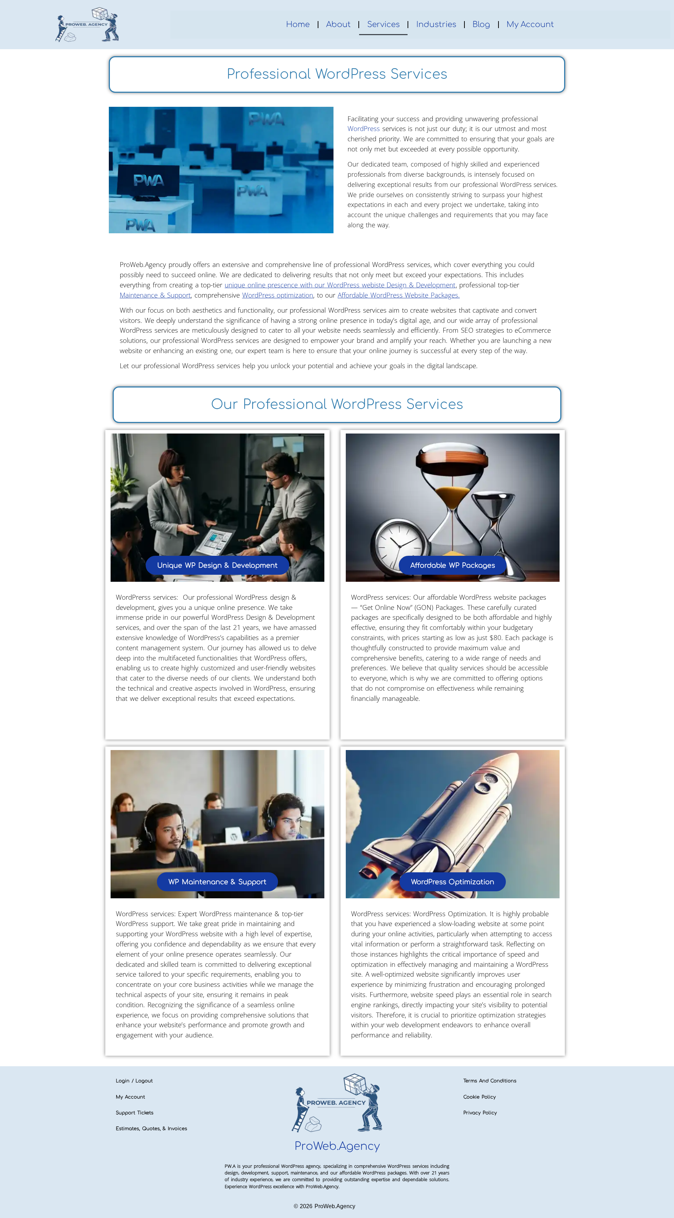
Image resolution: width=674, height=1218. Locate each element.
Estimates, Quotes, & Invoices (151, 1128)
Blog (481, 24)
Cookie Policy (479, 1097)
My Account (530, 24)
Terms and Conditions (489, 1081)
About (338, 24)
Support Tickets (134, 1112)
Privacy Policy (480, 1112)
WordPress (364, 128)
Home (298, 24)
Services (383, 24)
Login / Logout (134, 1081)
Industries (436, 24)
